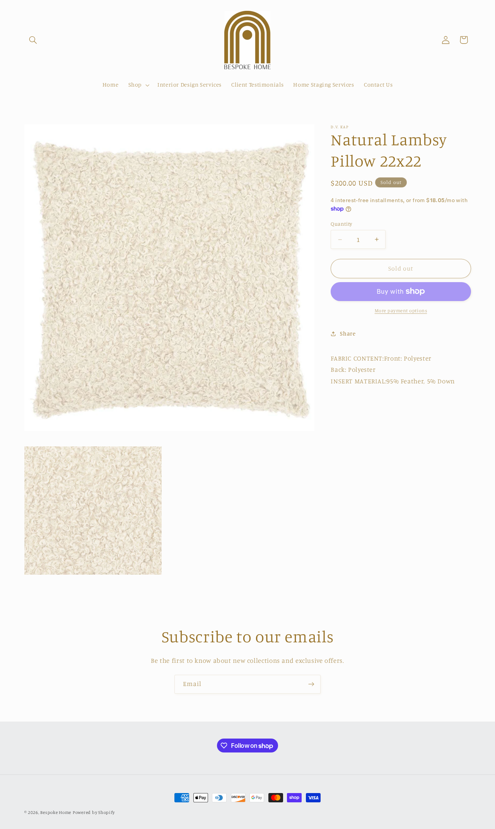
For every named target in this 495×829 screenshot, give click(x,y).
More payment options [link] (401, 310)
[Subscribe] (311, 684)
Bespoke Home (55, 812)
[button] (33, 40)
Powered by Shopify (94, 812)
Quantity (341, 224)
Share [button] (347, 333)
